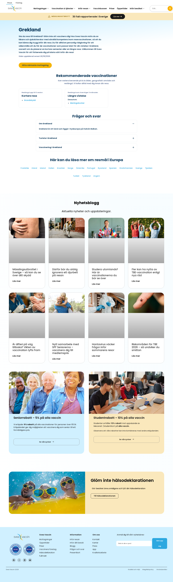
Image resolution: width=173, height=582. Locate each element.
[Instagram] (19, 560)
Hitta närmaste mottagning (35, 65)
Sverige (139, 168)
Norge (70, 168)
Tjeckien (148, 168)
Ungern (96, 176)
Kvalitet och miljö (134, 569)
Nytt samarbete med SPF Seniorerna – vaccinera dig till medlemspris (65, 349)
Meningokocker (77, 103)
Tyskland (86, 176)
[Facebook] (13, 560)
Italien (51, 168)
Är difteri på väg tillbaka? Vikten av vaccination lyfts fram (26, 347)
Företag (19, 3)
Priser (112, 8)
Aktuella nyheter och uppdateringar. (86, 211)
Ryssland (102, 168)
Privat (9, 3)
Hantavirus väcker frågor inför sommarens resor (103, 347)
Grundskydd (30, 100)
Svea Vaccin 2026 (12, 569)
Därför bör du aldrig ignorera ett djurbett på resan (65, 272)
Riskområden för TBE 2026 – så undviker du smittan (145, 347)
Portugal (91, 168)
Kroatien (61, 168)
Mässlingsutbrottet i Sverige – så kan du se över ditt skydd (26, 272)
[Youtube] (30, 560)
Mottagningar (40, 8)
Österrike (80, 168)
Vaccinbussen (100, 8)
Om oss (96, 534)
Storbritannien (126, 168)
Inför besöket (136, 8)
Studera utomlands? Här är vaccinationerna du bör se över (105, 274)
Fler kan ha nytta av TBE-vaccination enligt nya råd (146, 272)
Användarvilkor (162, 569)
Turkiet (76, 176)
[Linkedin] (24, 560)
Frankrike (25, 168)
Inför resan (83, 8)
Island (43, 168)
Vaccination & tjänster (62, 8)
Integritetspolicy (148, 569)
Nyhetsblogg (86, 202)
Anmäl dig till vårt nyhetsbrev (130, 534)
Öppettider (122, 8)
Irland (34, 168)
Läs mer (16, 281)
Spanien (113, 168)
